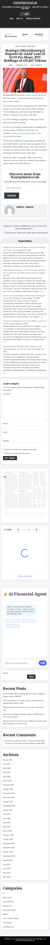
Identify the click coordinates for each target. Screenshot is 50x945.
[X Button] (21, 24)
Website (6, 441)
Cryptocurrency (21, 46)
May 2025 (6, 823)
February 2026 (8, 785)
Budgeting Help (13, 626)
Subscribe (11, 195)
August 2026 (7, 760)
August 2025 (7, 810)
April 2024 (6, 877)
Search (5, 673)
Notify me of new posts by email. (17, 453)
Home (11, 18)
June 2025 (7, 818)
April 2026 (6, 777)
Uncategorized (8, 927)
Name (5, 423)
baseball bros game (12, 741)
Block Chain (7, 897)
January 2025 (8, 839)
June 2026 (7, 768)
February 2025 (8, 835)
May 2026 (6, 772)
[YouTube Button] (25, 24)
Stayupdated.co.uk (25, 3)
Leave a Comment (36, 65)
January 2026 (8, 789)
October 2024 (8, 852)
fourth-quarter (31, 95)
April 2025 (6, 827)
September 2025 (9, 806)
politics (5, 914)
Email (5, 432)
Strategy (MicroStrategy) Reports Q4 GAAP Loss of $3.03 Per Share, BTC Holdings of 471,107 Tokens (25, 56)
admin (10, 65)
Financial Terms (29, 620)
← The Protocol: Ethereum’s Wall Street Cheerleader (25, 233)
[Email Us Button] (28, 24)
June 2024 (7, 869)
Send (43, 662)
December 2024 (9, 844)
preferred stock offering (21, 133)
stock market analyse (11, 918)
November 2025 (9, 797)
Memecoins (31, 46)
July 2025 (6, 814)
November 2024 (9, 848)
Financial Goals (13, 620)
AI (4, 893)
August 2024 (7, 860)
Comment (7, 394)
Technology (7, 923)
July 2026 (6, 764)
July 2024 (6, 864)
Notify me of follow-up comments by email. (21, 450)
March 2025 (7, 831)
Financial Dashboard (33, 18)
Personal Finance (9, 910)
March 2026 (7, 781)
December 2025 (9, 793)
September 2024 (9, 856)
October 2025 (8, 802)
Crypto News (25, 241)
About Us (19, 18)
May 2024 (6, 873)
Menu (26, 14)
